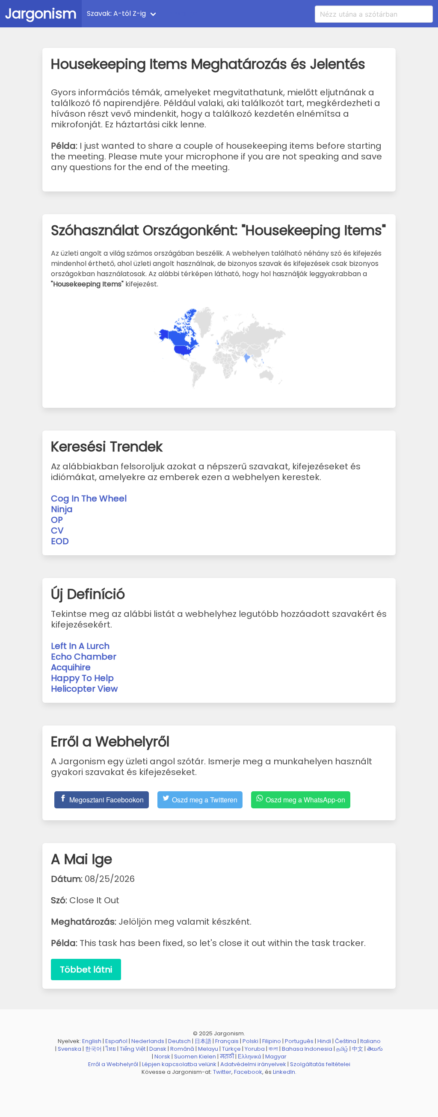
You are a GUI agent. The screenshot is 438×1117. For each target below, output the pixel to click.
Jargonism (41, 13)
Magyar (276, 1056)
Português (299, 1041)
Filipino (271, 1041)
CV (57, 530)
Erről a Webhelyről (113, 1064)
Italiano (370, 1041)
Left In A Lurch (80, 646)
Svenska (69, 1049)
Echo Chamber (83, 657)
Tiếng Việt (132, 1049)
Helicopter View (84, 689)
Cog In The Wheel (89, 498)
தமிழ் (342, 1049)
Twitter (222, 1072)
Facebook (248, 1072)
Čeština (345, 1041)
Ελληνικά (249, 1056)
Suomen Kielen (195, 1056)
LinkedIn (284, 1072)
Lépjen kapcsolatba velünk (179, 1064)
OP (57, 520)
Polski (250, 1041)
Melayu (208, 1049)
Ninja (62, 509)
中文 (357, 1049)
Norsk (162, 1056)
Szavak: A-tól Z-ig (116, 13)
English (91, 1041)
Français (227, 1041)
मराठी (227, 1056)
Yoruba (255, 1049)
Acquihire (71, 667)
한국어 (93, 1049)
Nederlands (147, 1041)
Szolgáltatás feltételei (320, 1064)
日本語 (203, 1041)
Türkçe (231, 1049)
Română (182, 1049)
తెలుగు (375, 1049)
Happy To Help (82, 678)
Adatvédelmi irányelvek (253, 1064)
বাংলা (273, 1049)
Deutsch (179, 1041)
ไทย (111, 1049)
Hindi (324, 1041)
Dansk (157, 1049)
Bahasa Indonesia (307, 1049)
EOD (60, 541)
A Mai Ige (183, 13)
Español (116, 1041)
